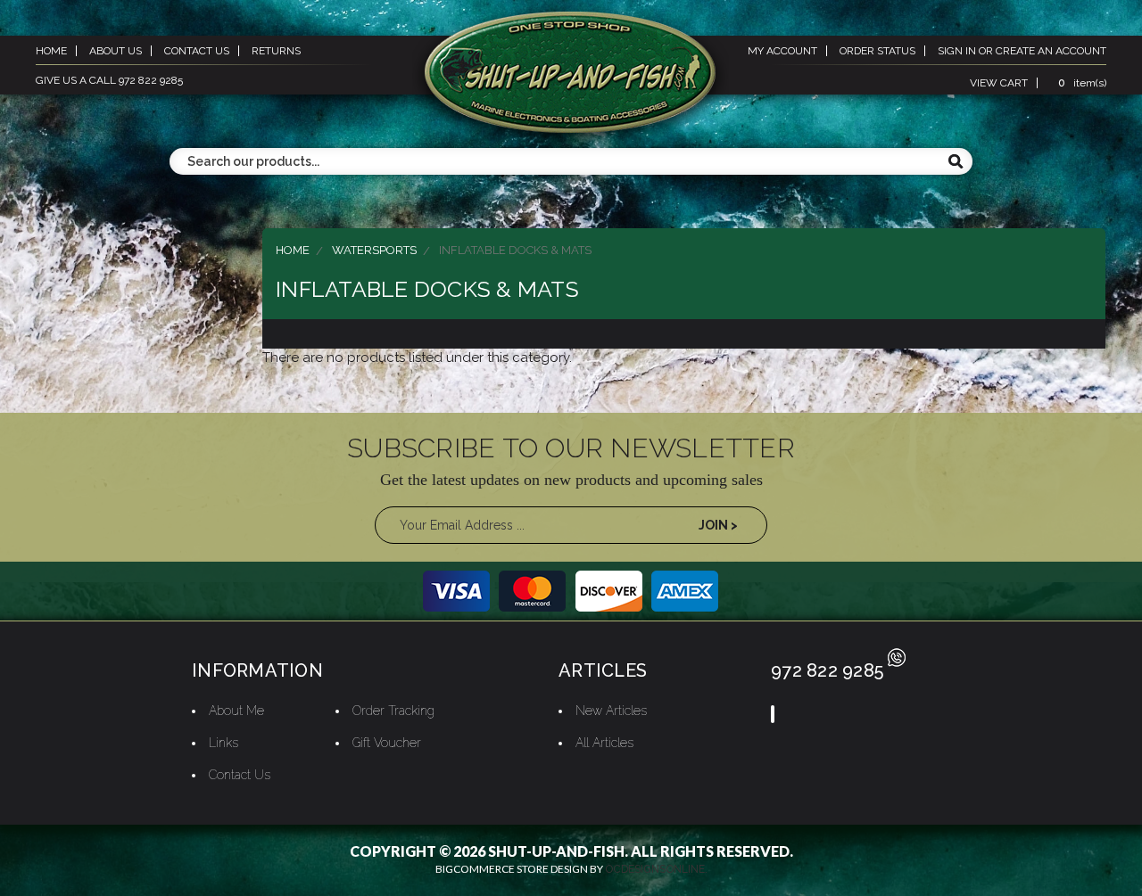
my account (782, 51)
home (51, 51)
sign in (957, 51)
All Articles (604, 743)
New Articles (611, 710)
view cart (999, 83)
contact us (196, 51)
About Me (236, 710)
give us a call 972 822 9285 (109, 80)
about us (115, 51)
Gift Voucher (386, 743)
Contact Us (239, 775)
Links (223, 743)
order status (877, 51)
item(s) (1082, 83)
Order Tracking (393, 710)
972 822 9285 (827, 670)
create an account (1051, 51)
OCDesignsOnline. (656, 869)
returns (276, 51)
